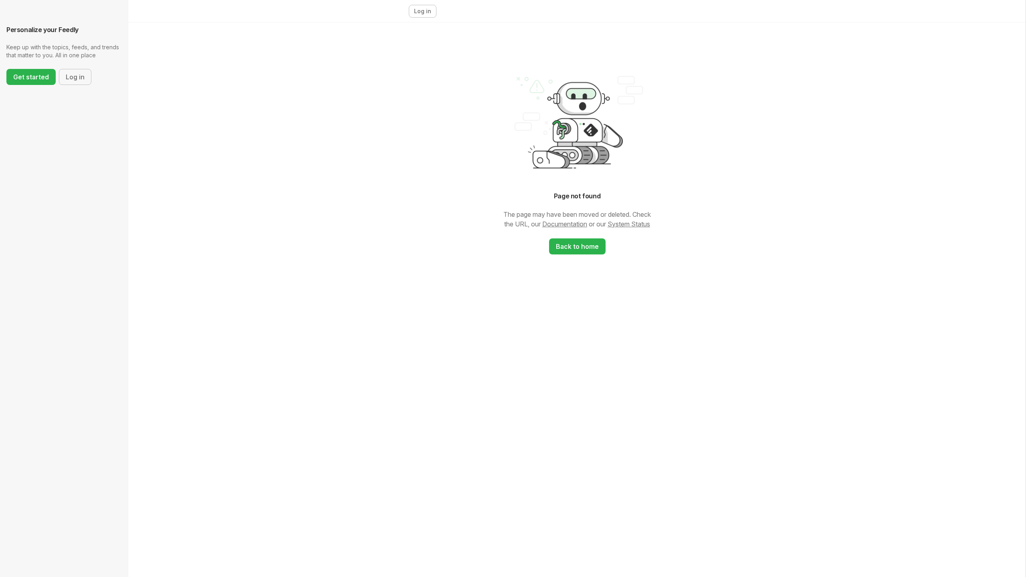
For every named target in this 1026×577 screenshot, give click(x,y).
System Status (629, 224)
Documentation (564, 224)
